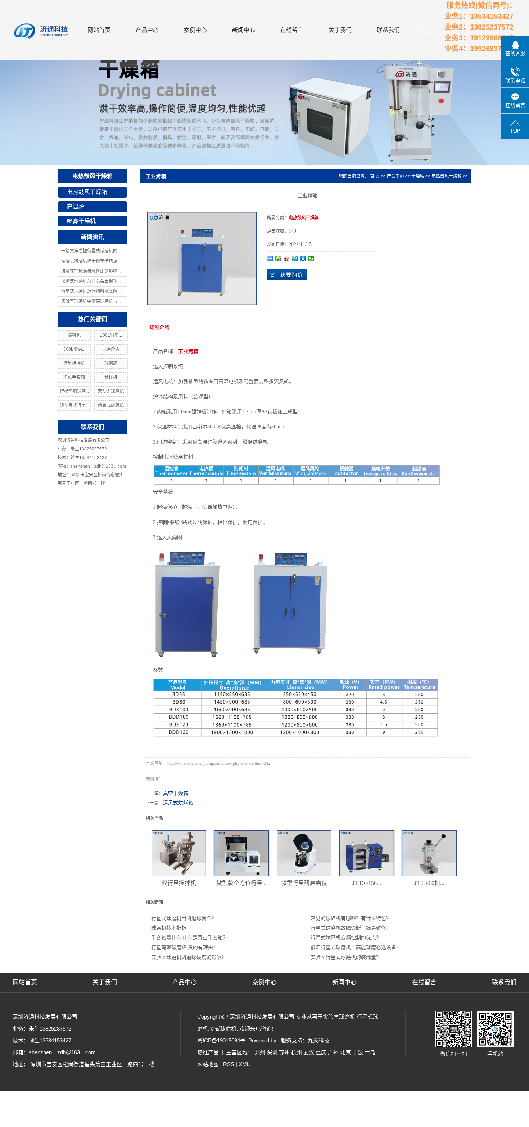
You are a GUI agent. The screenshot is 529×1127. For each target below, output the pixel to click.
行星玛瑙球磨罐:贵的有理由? (183, 947)
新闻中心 (243, 30)
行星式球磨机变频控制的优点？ (346, 937)
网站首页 (98, 30)
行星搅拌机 (74, 363)
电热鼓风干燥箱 (92, 176)
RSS (228, 1064)
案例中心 (195, 30)
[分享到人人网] (303, 258)
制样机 (110, 377)
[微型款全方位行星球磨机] (241, 853)
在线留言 (291, 30)
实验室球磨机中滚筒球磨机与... (91, 301)
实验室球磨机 (339, 1017)
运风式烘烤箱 (178, 802)
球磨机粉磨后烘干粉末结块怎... (91, 261)
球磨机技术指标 (168, 928)
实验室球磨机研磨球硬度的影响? (187, 957)
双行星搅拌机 (179, 883)
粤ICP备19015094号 (221, 1040)
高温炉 (75, 206)
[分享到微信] (311, 258)
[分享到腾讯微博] (295, 258)
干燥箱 (417, 176)
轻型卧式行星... (74, 405)
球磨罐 (110, 363)
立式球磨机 (222, 1028)
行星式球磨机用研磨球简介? (182, 918)
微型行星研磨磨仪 (304, 883)
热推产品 (208, 1052)
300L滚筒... (74, 349)
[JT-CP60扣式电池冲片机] (429, 853)
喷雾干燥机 (81, 221)
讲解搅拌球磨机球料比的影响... (91, 271)
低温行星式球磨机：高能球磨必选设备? (354, 947)
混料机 (74, 335)
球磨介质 (110, 349)
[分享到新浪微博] (287, 258)
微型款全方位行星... (241, 883)
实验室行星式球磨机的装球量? (344, 957)
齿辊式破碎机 (111, 405)
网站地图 (208, 1064)
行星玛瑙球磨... (74, 391)
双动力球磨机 (111, 391)
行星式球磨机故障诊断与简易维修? (349, 928)
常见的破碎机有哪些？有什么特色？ (351, 918)
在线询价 (287, 274)
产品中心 (147, 30)
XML (244, 1064)
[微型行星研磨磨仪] (304, 853)
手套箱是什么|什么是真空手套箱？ (189, 937)
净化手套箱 (74, 377)
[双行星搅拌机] (179, 853)
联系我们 (388, 30)
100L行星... (111, 335)
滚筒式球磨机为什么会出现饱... (91, 281)
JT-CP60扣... (429, 883)
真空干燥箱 (175, 793)
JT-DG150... (366, 883)
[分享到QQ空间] (278, 258)
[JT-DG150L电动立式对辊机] (367, 853)
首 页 (375, 176)
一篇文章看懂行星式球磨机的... (91, 250)
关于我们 (340, 30)
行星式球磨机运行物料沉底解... (91, 291)
